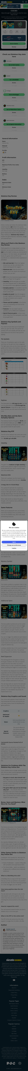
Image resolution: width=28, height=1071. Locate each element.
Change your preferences (14, 545)
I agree (14, 542)
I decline (14, 548)
